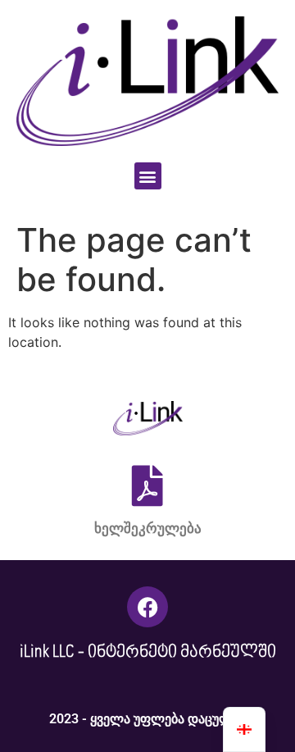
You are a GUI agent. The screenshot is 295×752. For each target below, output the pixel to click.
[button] (147, 175)
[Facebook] (147, 606)
